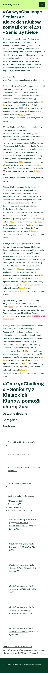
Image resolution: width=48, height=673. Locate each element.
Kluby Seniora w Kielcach (18, 455)
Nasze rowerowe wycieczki (19, 483)
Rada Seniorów (14, 507)
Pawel (16, 646)
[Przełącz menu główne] (42, 4)
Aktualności (13, 501)
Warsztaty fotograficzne (19, 650)
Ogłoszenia (13, 504)
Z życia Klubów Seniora (18, 510)
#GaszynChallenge (17, 519)
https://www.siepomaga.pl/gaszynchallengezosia (23, 80)
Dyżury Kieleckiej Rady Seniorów (22, 442)
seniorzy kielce (11, 4)
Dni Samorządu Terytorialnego (21, 496)
